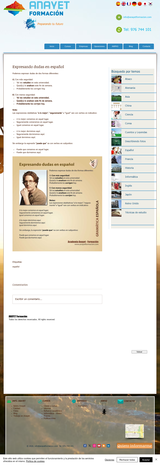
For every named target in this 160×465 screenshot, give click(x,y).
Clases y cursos (51, 406)
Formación (83, 406)
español (15, 267)
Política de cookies (35, 461)
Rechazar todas (127, 459)
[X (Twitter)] (89, 445)
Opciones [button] (109, 459)
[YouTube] (99, 445)
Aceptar (146, 459)
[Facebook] (85, 445)
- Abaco (58, 414)
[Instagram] (94, 445)
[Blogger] (103, 445)
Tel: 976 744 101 (137, 30)
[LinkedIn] (108, 445)
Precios (47, 416)
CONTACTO (128, 401)
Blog (15, 414)
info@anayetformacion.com (137, 17)
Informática (49, 414)
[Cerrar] (156, 460)
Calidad (16, 409)
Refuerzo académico (53, 411)
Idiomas (47, 409)
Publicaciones (50, 419)
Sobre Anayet (19, 406)
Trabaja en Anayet (21, 416)
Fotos (15, 411)
